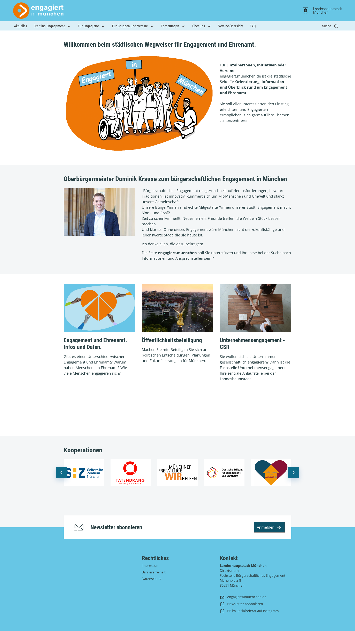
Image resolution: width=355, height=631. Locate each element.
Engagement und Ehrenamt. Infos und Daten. (95, 344)
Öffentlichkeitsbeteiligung (172, 340)
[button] (20, 26)
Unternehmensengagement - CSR (252, 344)
